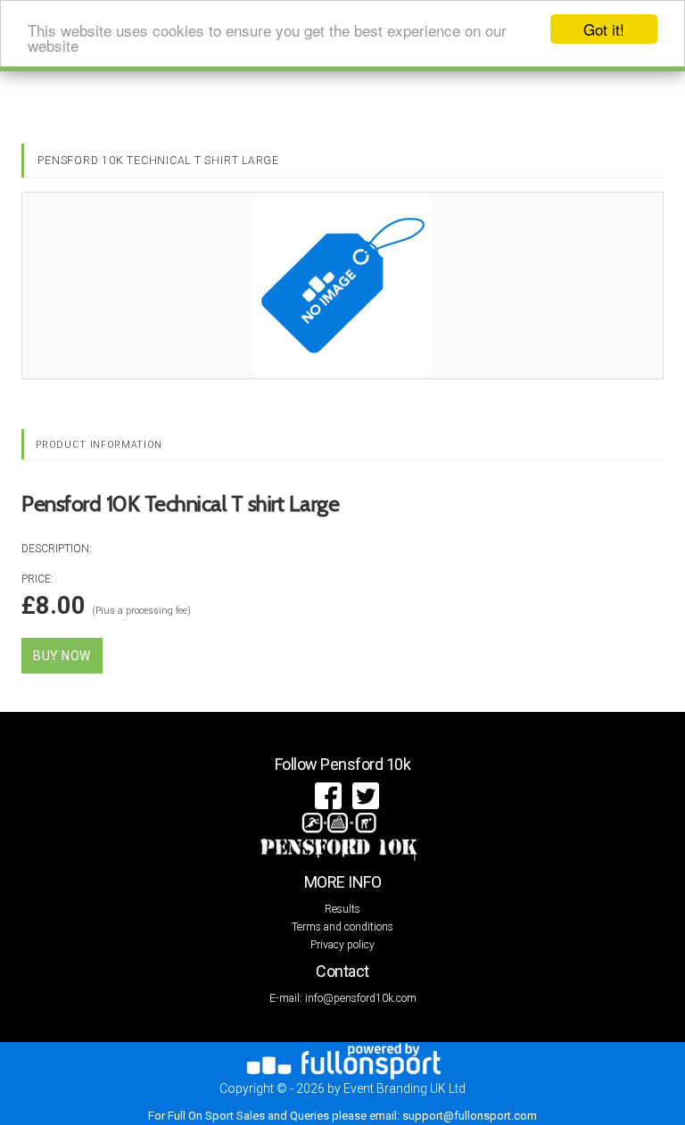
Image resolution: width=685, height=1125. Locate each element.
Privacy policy (342, 945)
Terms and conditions (342, 927)
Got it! (603, 29)
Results (342, 909)
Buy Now (62, 656)
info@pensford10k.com (361, 998)
